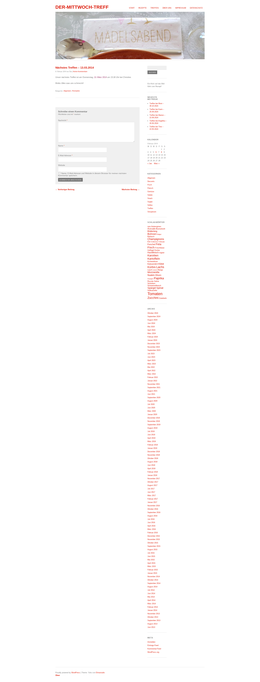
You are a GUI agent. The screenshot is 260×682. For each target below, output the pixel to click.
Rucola (150, 281)
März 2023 (151, 364)
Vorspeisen (151, 212)
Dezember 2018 (153, 452)
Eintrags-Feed (152, 645)
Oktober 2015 (152, 543)
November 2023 (153, 347)
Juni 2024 (151, 323)
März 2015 (151, 566)
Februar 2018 (152, 472)
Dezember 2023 (153, 344)
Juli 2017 (151, 489)
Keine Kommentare (80, 71)
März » (156, 163)
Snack (149, 198)
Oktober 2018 (152, 458)
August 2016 (152, 516)
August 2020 (152, 401)
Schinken (151, 283)
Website (61, 165)
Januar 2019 (152, 448)
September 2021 (153, 387)
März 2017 (151, 495)
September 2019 (153, 425)
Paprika (159, 278)
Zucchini (152, 297)
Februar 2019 (152, 445)
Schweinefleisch (154, 285)
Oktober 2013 (152, 617)
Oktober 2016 (152, 509)
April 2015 (151, 563)
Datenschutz (196, 8)
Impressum (180, 8)
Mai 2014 (151, 597)
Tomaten (154, 293)
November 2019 (153, 421)
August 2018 (152, 462)
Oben (57, 675)
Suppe (149, 202)
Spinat (159, 288)
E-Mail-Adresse (65, 155)
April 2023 (151, 360)
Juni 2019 (151, 435)
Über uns (166, 8)
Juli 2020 (151, 404)
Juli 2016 (151, 519)
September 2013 (153, 620)
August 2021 (152, 391)
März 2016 (151, 529)
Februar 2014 (152, 607)
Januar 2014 (152, 610)
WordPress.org (153, 652)
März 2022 (151, 374)
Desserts (151, 181)
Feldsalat (162, 242)
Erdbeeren (154, 242)
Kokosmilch (152, 264)
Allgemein (67, 91)
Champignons (155, 239)
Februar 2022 (152, 377)
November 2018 (153, 455)
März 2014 (151, 604)
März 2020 (151, 411)
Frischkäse (159, 248)
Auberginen (156, 226)
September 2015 (153, 546)
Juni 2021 (151, 394)
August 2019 (152, 428)
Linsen (155, 270)
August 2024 (152, 320)
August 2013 (152, 624)
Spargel (151, 288)
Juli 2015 (151, 553)
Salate (149, 195)
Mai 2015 (151, 560)
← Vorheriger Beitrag (64, 189)
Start (132, 8)
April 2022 (151, 371)
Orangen (150, 279)
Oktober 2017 (152, 482)
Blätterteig (152, 231)
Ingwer (161, 253)
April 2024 (151, 330)
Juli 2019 (151, 431)
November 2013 (153, 614)
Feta (158, 244)
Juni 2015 (151, 556)
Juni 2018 (151, 465)
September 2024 (153, 316)
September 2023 (153, 350)
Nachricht (62, 120)
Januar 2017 (152, 502)
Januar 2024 (152, 340)
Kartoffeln (153, 258)
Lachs (160, 267)
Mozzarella (153, 272)
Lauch (149, 270)
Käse (161, 263)
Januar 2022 (152, 381)
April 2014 (151, 600)
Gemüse (150, 192)
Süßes (150, 205)
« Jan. (149, 163)
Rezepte (142, 8)
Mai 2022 (151, 367)
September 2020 (153, 397)
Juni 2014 (151, 593)
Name (61, 146)
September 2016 (153, 512)
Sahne (156, 281)
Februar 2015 (152, 570)
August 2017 (152, 485)
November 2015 (153, 539)
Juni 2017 (151, 492)
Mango (160, 270)
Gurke (157, 250)
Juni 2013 (151, 627)
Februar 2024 (152, 337)
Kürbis (151, 267)
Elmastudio (100, 673)
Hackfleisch (153, 252)
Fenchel (151, 244)
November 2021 (153, 384)
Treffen (154, 8)
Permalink (76, 91)
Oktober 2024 (152, 313)
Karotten (152, 255)
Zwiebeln (163, 298)
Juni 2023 (151, 357)
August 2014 (152, 587)
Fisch (149, 185)
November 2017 (153, 479)
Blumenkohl (160, 229)
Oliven (158, 275)
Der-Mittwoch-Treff (82, 7)
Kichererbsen (152, 261)
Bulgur (159, 234)
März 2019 (151, 441)
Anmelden (151, 642)
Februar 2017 (152, 499)
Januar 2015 (152, 573)
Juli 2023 (151, 354)
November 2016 (153, 506)
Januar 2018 (152, 475)
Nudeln (151, 275)
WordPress (75, 673)
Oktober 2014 (152, 580)
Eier (149, 242)
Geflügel (150, 250)
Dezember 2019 (153, 418)
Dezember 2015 (153, 536)
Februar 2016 (152, 533)
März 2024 (151, 333)
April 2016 (151, 526)
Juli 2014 (151, 590)
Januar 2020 (152, 414)
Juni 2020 (151, 408)
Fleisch (150, 188)
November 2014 (153, 576)
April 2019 (151, 438)
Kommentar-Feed (154, 649)
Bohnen (152, 234)
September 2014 (153, 583)
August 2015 (152, 550)
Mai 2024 (151, 327)
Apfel (149, 226)
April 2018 (151, 468)
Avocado (151, 229)
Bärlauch (150, 237)
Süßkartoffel (152, 290)
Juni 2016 (151, 522)
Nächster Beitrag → (131, 189)
